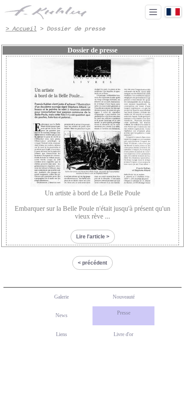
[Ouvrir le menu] (153, 12)
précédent (94, 263)
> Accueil (21, 28)
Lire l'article (90, 237)
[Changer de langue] (173, 11)
